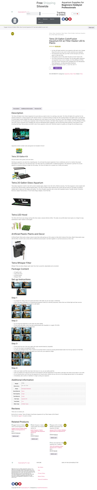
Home (50, 33)
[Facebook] (63, 19)
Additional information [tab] (27, 108)
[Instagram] (66, 19)
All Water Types (25, 403)
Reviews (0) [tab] (38, 108)
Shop (39, 19)
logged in (20, 416)
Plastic (23, 391)
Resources (45, 19)
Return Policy (41, 476)
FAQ (39, 470)
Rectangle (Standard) (26, 388)
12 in (23, 401)
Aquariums (58, 33)
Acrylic (23, 396)
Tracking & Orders (61, 13)
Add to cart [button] (15, 436)
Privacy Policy (41, 473)
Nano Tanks (64, 33)
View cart (91, 27)
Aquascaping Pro (25, 487)
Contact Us (40, 22)
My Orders (40, 467)
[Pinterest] (70, 19)
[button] (48, 13)
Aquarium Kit (24, 398)
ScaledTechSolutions (42, 487)
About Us (52, 19)
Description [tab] (16, 108)
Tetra (81, 73)
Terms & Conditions (43, 479)
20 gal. (23, 393)
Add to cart (58, 68)
